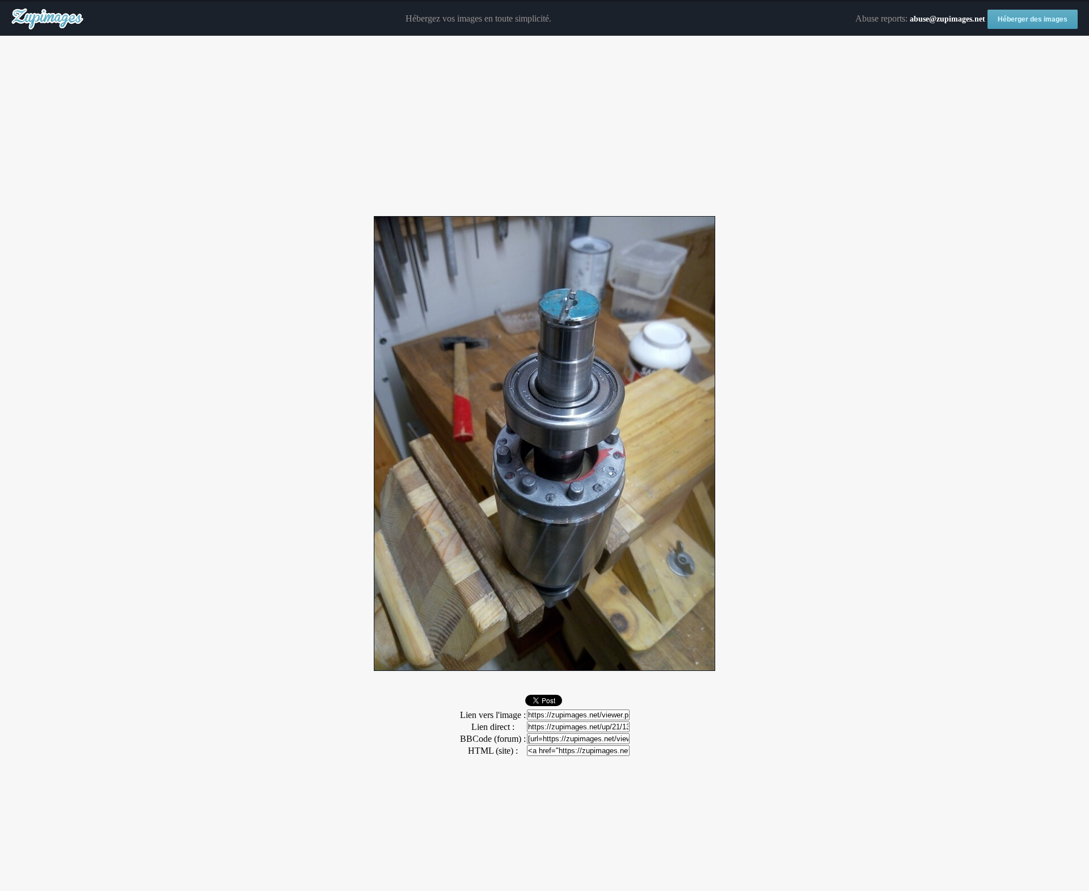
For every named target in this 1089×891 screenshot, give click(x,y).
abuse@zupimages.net (947, 19)
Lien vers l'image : (493, 715)
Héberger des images (1032, 19)
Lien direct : (492, 727)
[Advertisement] (544, 126)
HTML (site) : (493, 750)
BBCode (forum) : (493, 739)
